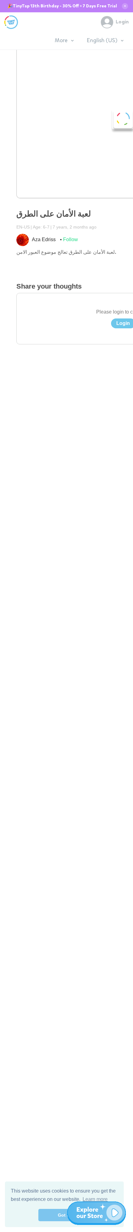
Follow (70, 239)
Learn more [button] (95, 1199)
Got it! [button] (64, 1215)
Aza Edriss (44, 239)
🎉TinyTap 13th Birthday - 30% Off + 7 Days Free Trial (62, 6)
